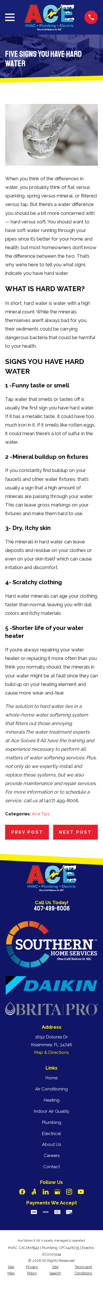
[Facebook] (22, 1192)
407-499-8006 (52, 908)
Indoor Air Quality (51, 1111)
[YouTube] (81, 1192)
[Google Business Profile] (57, 1192)
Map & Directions (51, 1052)
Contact (51, 1166)
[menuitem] (11, 1270)
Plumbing (51, 1122)
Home (51, 1077)
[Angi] (34, 1192)
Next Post (75, 832)
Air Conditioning (51, 1089)
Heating (52, 1100)
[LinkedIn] (46, 1192)
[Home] (49, 17)
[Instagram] (69, 1192)
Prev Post (27, 832)
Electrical (51, 1133)
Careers (52, 1155)
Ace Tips (40, 813)
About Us (51, 1144)
